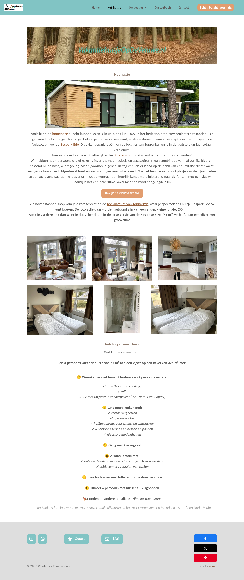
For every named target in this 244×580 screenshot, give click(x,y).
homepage (60, 134)
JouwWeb (213, 566)
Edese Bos (122, 155)
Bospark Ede (69, 145)
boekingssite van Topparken (127, 204)
